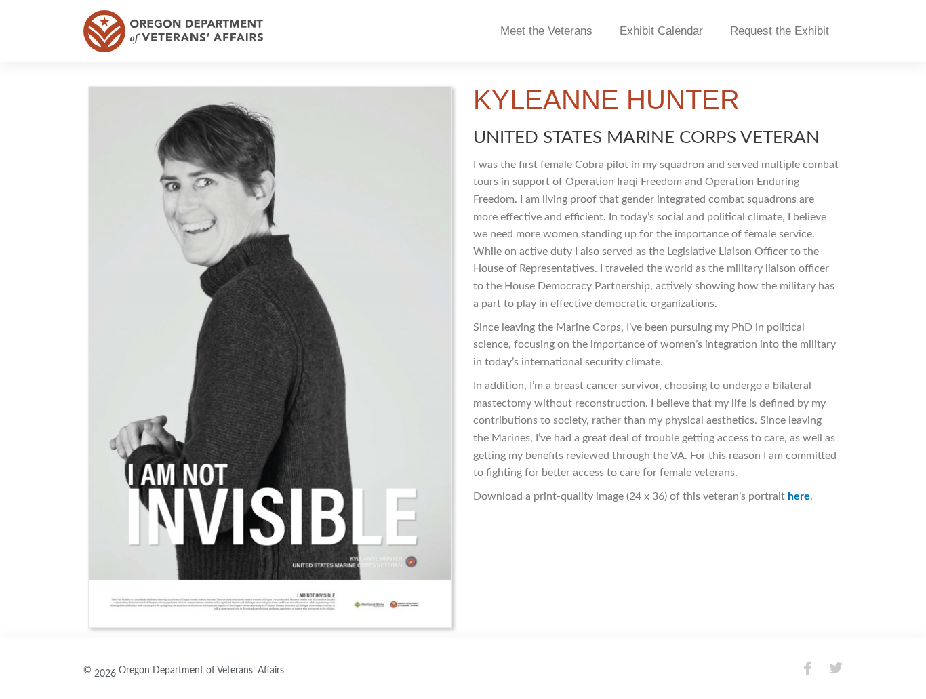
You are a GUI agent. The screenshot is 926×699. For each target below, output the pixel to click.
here (799, 496)
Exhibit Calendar (661, 30)
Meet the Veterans (546, 30)
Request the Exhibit (779, 30)
